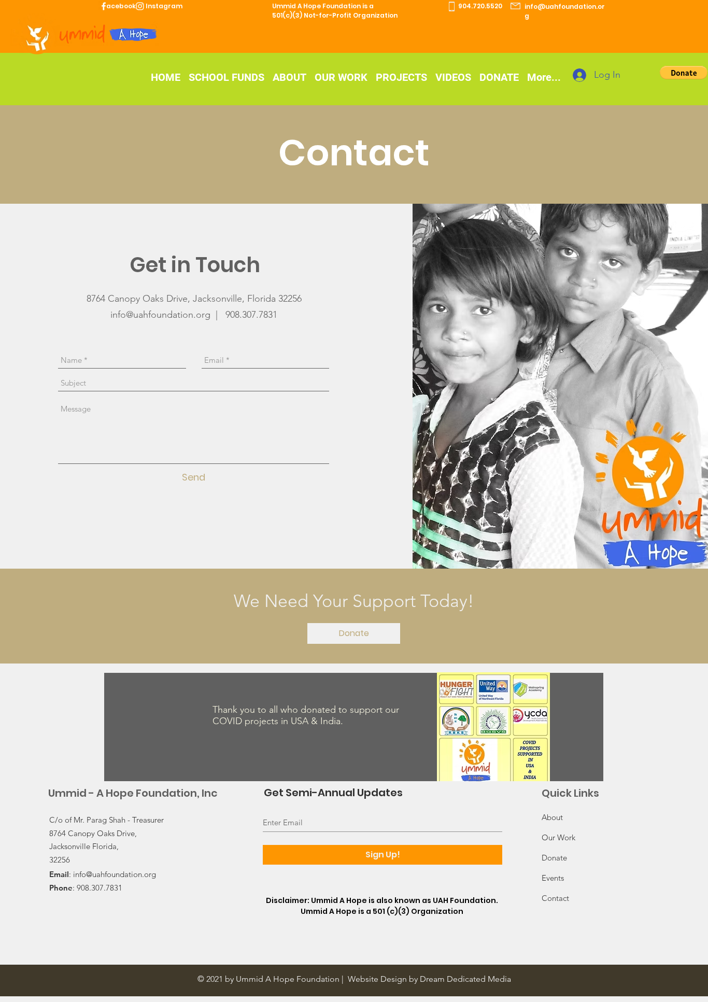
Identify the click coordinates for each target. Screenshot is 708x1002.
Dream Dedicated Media (465, 979)
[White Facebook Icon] (103, 6)
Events (553, 878)
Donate (554, 858)
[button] (683, 72)
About (552, 817)
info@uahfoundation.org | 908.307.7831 (193, 314)
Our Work (558, 837)
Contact (555, 898)
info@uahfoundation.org (114, 874)
